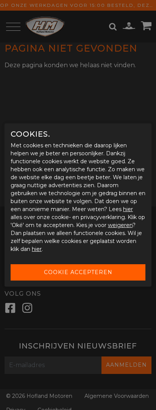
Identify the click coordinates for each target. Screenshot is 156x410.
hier (128, 209)
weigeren (120, 225)
